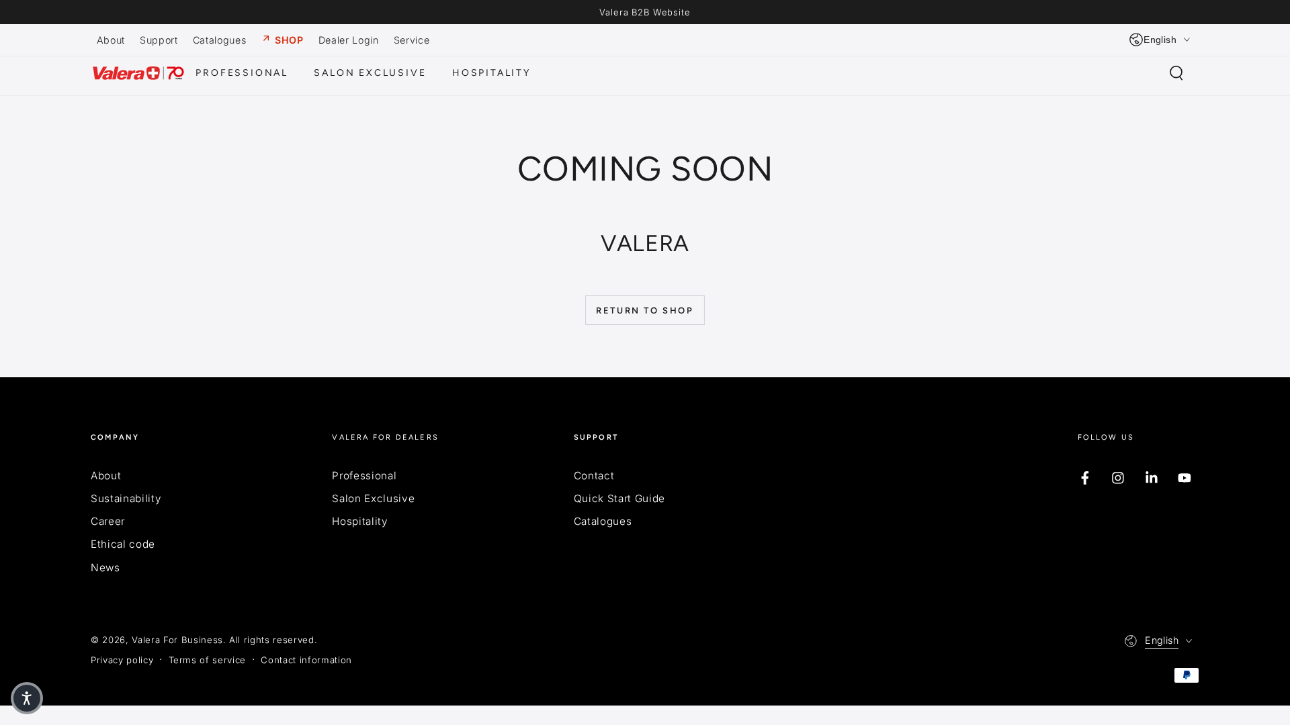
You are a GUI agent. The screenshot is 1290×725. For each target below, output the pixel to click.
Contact (594, 475)
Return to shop (644, 310)
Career (108, 521)
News (105, 567)
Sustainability (126, 498)
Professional (364, 475)
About (106, 475)
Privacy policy (122, 660)
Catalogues (603, 521)
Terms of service (208, 660)
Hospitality (360, 521)
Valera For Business (177, 639)
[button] (1176, 73)
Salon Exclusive (373, 498)
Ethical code (123, 544)
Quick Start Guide (619, 498)
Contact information (306, 660)
